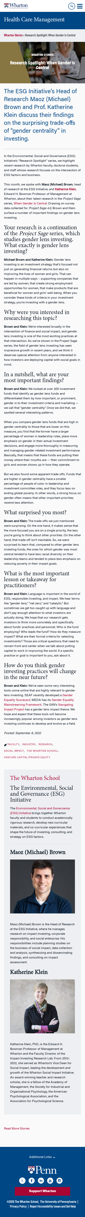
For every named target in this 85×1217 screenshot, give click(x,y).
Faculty (13, 744)
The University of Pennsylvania (58, 1202)
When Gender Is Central (30, 203)
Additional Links (41, 1157)
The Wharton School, (27, 1202)
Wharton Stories (13, 35)
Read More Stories (17, 1128)
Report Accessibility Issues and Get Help (53, 1206)
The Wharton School (42, 751)
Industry (29, 744)
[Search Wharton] (71, 6)
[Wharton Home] (16, 6)
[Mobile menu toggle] (79, 6)
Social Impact (14, 751)
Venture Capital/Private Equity (27, 757)
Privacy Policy (18, 1206)
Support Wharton (42, 1191)
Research (45, 744)
